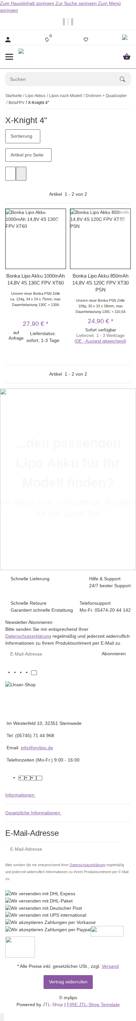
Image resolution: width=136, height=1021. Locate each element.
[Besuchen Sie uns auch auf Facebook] (16, 672)
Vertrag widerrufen (68, 981)
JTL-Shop (53, 1004)
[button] (125, 39)
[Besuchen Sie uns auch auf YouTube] (22, 672)
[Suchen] (125, 79)
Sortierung (21, 136)
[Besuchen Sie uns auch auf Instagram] (28, 672)
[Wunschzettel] (85, 39)
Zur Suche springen (76, 3)
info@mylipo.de (37, 747)
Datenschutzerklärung (28, 636)
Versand (110, 966)
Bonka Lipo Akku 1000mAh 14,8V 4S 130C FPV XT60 (35, 279)
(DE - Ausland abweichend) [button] (100, 341)
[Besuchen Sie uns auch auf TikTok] (34, 672)
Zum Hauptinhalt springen (27, 3)
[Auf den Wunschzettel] (59, 221)
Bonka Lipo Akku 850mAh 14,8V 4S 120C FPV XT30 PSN (100, 282)
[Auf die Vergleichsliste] (59, 214)
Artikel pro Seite (27, 154)
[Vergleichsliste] (47, 39)
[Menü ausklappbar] (9, 57)
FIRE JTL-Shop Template (93, 1004)
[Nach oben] (2, 1017)
